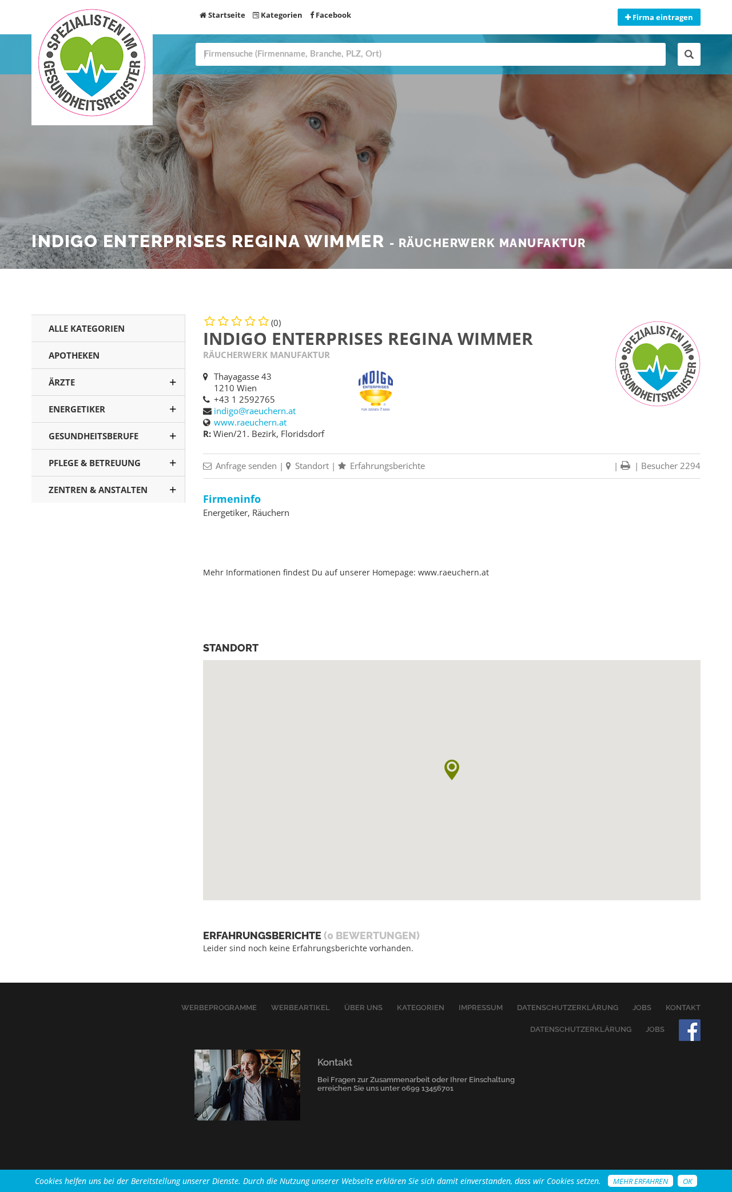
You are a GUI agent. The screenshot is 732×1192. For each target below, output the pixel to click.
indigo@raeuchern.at (255, 410)
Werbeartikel (300, 1007)
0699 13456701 (427, 1088)
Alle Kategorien (87, 328)
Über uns (363, 1007)
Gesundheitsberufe (93, 436)
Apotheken (74, 355)
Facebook (332, 15)
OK (687, 1181)
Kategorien (281, 15)
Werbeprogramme (219, 1007)
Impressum (481, 1007)
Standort (311, 465)
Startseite (225, 15)
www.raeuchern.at (250, 422)
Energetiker (77, 409)
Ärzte (62, 382)
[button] (451, 770)
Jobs (641, 1007)
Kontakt (683, 1007)
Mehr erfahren (640, 1181)
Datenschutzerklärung (567, 1007)
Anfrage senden (245, 465)
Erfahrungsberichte (386, 465)
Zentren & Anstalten (98, 489)
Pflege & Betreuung (95, 462)
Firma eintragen (662, 17)
